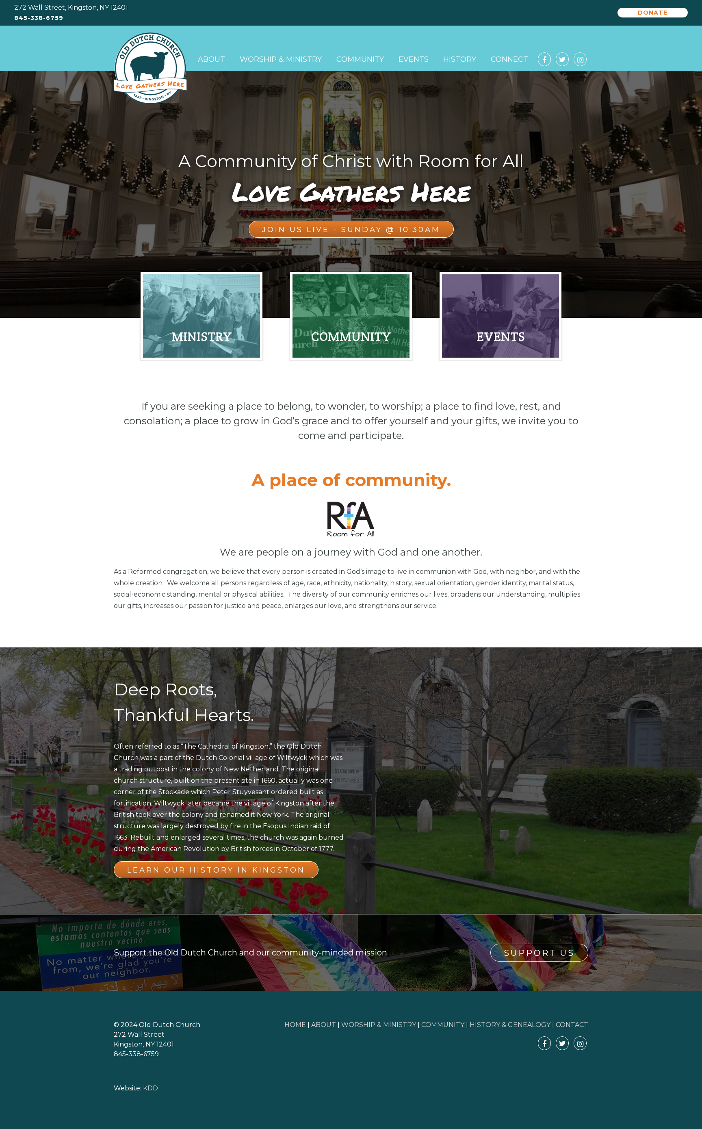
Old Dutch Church (150, 68)
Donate (652, 12)
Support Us (539, 953)
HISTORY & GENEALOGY (510, 1025)
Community (360, 59)
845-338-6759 (38, 18)
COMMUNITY (442, 1025)
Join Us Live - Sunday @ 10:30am (351, 229)
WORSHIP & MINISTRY (378, 1025)
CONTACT (572, 1025)
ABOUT (323, 1025)
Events (414, 59)
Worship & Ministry (281, 59)
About (211, 59)
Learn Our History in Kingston (216, 870)
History (459, 59)
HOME (295, 1025)
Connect (509, 59)
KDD (150, 1088)
